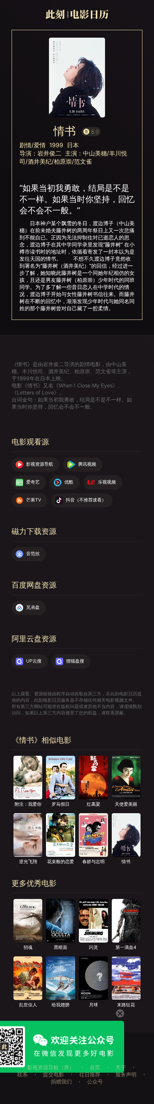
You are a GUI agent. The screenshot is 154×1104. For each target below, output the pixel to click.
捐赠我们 (61, 1081)
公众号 (95, 1081)
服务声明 (126, 1074)
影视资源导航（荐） (50, 1067)
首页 (95, 1067)
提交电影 (53, 1074)
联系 (22, 1074)
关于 (121, 1067)
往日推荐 (89, 1074)
